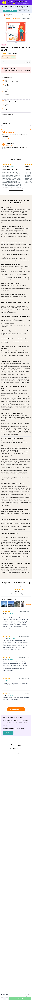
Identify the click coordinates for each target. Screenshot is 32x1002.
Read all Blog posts (16, 753)
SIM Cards (8, 18)
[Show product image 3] (15, 42)
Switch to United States (9, 10)
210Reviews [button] (14, 53)
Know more (5, 138)
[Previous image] (6, 32)
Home (2, 18)
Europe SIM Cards (16, 18)
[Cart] (27, 15)
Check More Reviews (16, 709)
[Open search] (30, 15)
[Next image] (25, 32)
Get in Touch (8, 733)
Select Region (22, 10)
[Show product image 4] (16, 42)
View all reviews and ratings (16, 190)
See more (28, 604)
